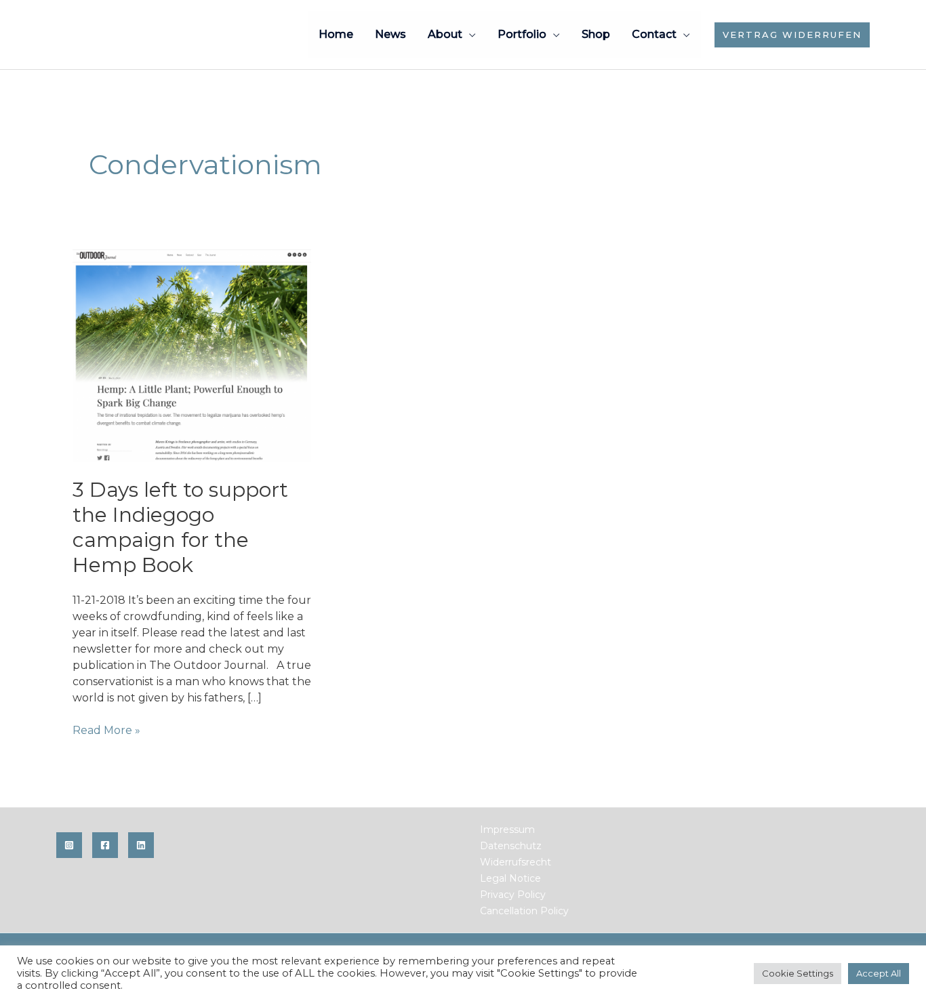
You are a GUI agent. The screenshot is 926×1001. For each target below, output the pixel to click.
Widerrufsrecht (515, 862)
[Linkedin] (141, 845)
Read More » (106, 731)
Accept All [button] (878, 973)
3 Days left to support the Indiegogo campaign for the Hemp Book (180, 527)
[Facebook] (105, 845)
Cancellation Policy (524, 911)
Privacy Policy (513, 894)
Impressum (507, 829)
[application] (469, 34)
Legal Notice (510, 878)
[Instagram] (69, 845)
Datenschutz (511, 846)
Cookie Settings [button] (797, 973)
